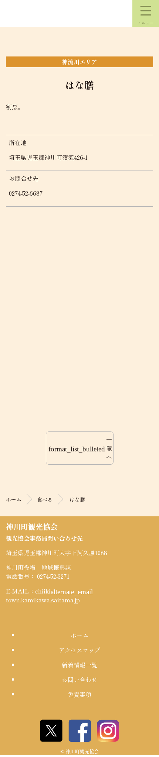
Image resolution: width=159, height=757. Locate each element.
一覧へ (80, 448)
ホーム (13, 499)
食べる (45, 499)
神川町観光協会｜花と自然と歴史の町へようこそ (40, 13)
